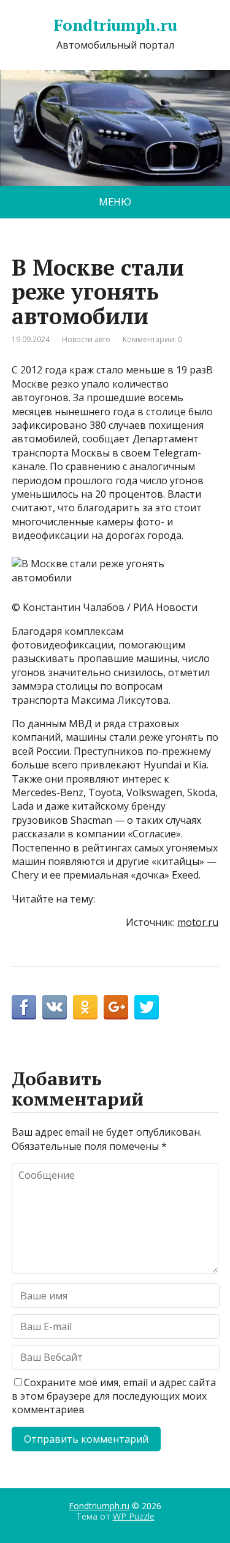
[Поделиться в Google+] (116, 1007)
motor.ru (197, 922)
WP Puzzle (134, 1516)
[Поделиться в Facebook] (24, 1007)
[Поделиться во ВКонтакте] (54, 1007)
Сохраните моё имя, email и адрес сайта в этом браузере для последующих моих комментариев (114, 1396)
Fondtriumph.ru (115, 25)
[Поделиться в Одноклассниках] (85, 1007)
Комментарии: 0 (152, 339)
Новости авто (86, 339)
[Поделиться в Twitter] (146, 1007)
